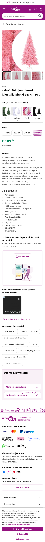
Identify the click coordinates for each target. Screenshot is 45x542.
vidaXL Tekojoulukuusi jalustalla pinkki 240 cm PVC (21, 92)
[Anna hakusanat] (40, 16)
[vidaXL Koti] (15, 9)
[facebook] (4, 472)
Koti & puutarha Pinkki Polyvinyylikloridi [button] (16, 344)
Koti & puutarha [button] (10, 331)
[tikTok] (18, 472)
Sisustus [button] (34, 344)
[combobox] (22, 16)
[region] (22, 525)
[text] (8, 141)
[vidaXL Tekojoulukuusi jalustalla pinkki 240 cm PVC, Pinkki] (22, 50)
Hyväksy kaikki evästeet (22, 529)
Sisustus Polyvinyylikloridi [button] (30, 350)
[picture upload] (22, 272)
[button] (7, 114)
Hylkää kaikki (22, 534)
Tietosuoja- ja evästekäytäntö (19, 524)
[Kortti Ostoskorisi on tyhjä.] (41, 9)
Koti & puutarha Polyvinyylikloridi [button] (16, 338)
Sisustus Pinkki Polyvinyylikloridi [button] (16, 357)
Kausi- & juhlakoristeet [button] (12, 363)
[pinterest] (14, 472)
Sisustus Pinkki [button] (9, 350)
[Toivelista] (35, 9)
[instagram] (9, 472)
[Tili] (29, 9)
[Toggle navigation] (4, 9)
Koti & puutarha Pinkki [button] (29, 331)
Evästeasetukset (22, 539)
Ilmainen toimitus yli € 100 (22, 2)
